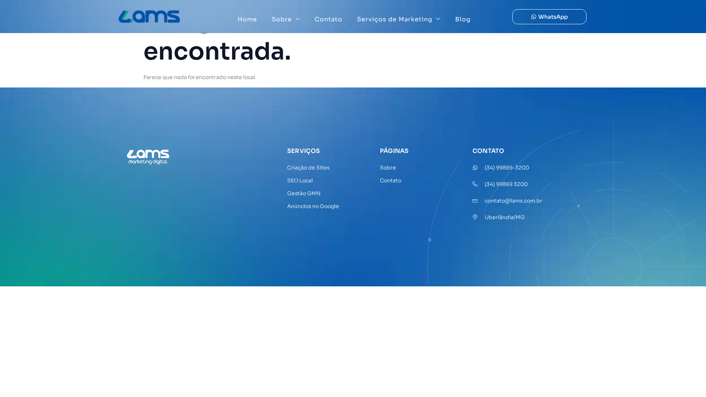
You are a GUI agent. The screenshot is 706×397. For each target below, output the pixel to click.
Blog (463, 19)
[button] (549, 16)
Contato (328, 19)
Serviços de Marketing (394, 19)
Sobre (282, 19)
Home (247, 19)
